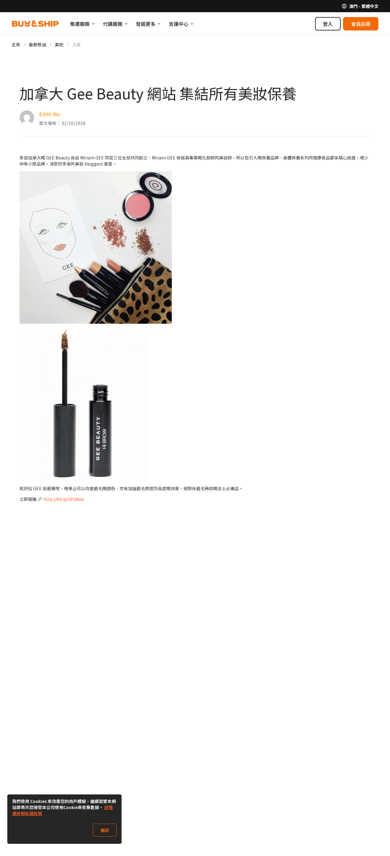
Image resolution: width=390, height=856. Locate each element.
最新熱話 (37, 44)
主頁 (16, 44)
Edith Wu (49, 114)
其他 (59, 44)
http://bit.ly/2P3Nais (63, 499)
